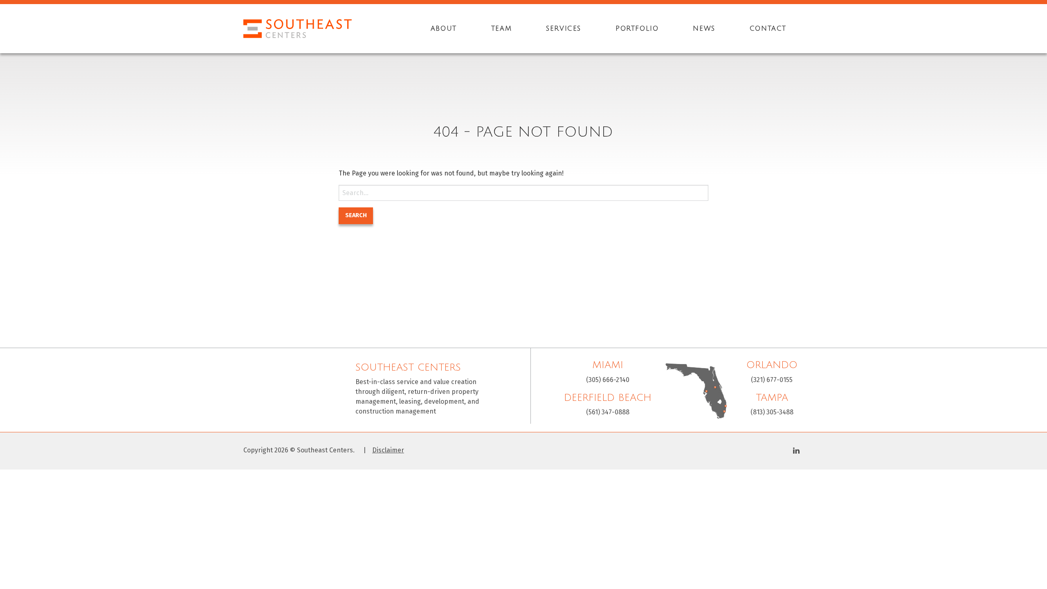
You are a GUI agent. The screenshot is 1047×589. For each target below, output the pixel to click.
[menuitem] (443, 28)
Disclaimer (388, 450)
